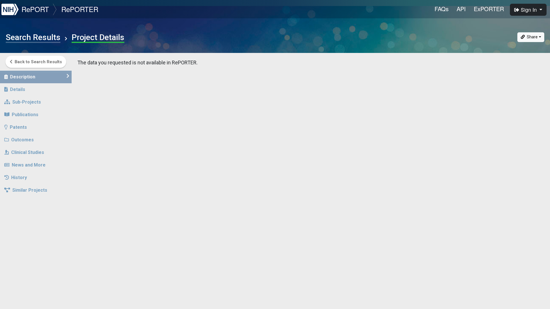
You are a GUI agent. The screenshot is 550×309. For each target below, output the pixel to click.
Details (17, 89)
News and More (29, 165)
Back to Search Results (38, 61)
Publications (25, 114)
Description (22, 77)
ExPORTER (489, 9)
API (461, 9)
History (19, 177)
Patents (18, 127)
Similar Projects (29, 190)
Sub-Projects (26, 102)
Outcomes (22, 139)
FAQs (442, 9)
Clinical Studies (27, 152)
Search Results (33, 37)
